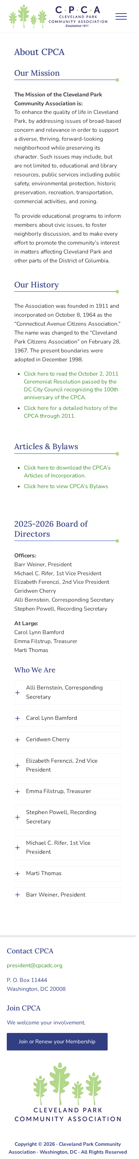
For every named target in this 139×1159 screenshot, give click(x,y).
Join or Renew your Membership (57, 1041)
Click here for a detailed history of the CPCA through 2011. (70, 412)
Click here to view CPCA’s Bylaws (66, 486)
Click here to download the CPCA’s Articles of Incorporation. (67, 471)
